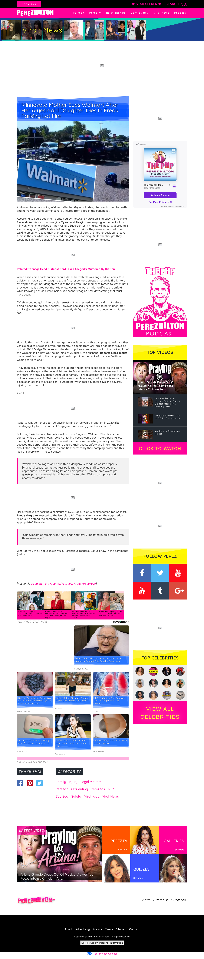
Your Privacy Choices (105, 953)
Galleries (179, 900)
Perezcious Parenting (72, 789)
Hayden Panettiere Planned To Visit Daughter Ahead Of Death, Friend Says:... (56, 615)
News (146, 900)
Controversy (140, 12)
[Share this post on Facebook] (20, 783)
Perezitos (98, 789)
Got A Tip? (29, 4)
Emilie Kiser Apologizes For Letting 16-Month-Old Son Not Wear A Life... (111, 614)
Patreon (78, 12)
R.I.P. (111, 789)
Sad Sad (62, 796)
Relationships (116, 12)
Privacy (97, 929)
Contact (134, 929)
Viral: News (110, 796)
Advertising (82, 929)
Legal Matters (91, 782)
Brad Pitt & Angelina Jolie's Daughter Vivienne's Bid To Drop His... (30, 614)
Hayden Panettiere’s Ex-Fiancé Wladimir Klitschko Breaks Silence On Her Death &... (83, 615)
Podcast (180, 12)
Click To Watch (160, 448)
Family (61, 782)
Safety (76, 796)
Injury (73, 782)
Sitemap (121, 929)
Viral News (161, 12)
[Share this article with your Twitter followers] (39, 783)
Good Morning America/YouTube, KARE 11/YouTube (63, 583)
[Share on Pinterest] (30, 783)
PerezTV (95, 12)
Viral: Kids (91, 796)
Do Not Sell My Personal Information (102, 942)
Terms (109, 929)
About (68, 929)
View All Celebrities (160, 713)
